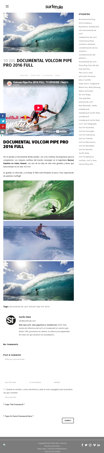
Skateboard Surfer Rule (89, 113)
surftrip (82, 160)
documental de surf (19, 306)
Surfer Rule (35, 75)
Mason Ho (83, 87)
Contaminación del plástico (87, 56)
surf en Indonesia (87, 135)
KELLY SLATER (85, 80)
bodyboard (94, 26)
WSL (91, 164)
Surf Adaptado (90, 124)
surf (81, 124)
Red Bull (27, 166)
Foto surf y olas (86, 72)
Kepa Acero (84, 83)
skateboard (84, 109)
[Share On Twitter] (3, 121)
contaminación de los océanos (88, 49)
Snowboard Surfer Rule (89, 120)
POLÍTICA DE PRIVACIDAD (57, 449)
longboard (94, 83)
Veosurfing (84, 164)
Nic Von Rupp (85, 94)
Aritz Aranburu (85, 23)
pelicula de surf (86, 102)
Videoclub (24, 75)
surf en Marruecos (87, 142)
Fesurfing (83, 65)
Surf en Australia (86, 127)
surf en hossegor (86, 131)
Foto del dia (93, 65)
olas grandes (85, 98)
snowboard (84, 116)
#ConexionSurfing (87, 19)
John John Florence (87, 76)
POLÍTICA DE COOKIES (52, 451)
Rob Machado (85, 105)
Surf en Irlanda (85, 138)
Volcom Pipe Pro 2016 (39, 306)
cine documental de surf (87, 32)
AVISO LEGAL (41, 449)
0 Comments (47, 75)
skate (94, 105)
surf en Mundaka (86, 146)
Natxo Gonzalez (86, 91)
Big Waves (83, 26)
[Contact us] (3, 132)
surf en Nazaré (85, 149)
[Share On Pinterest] (3, 126)
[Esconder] (1, 136)
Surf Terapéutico (86, 157)
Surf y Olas (92, 160)
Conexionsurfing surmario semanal (87, 42)
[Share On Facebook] (3, 116)
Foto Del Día (84, 69)
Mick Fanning (94, 87)
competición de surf (88, 37)
